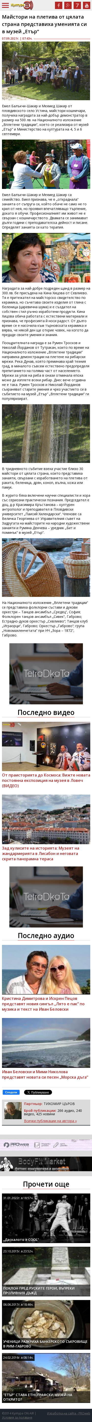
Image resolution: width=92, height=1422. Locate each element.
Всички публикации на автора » (50, 1120)
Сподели (11, 1092)
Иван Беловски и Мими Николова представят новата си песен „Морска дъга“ (45, 1074)
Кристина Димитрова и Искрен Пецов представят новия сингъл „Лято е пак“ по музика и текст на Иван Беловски (43, 1004)
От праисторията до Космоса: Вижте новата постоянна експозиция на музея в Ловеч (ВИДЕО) (46, 780)
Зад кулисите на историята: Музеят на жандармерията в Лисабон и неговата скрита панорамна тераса (40, 853)
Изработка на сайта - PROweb (68, 1413)
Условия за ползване (17, 1417)
